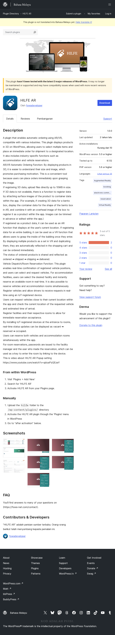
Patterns (35, 573)
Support (107, 118)
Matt (7, 588)
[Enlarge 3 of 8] (20, 463)
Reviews (25, 118)
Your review (85, 268)
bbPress (9, 593)
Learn (62, 557)
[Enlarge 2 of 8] (20, 451)
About (6, 557)
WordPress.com (13, 583)
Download (104, 103)
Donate (92, 568)
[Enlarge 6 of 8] (45, 476)
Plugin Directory (11, 13)
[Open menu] (110, 4)
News (6, 563)
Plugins (35, 568)
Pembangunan (45, 118)
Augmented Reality (102, 180)
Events (91, 563)
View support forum (90, 297)
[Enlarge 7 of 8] (69, 442)
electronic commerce (103, 193)
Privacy (7, 573)
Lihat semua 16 (104, 174)
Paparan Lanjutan (89, 213)
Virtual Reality (105, 205)
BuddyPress (11, 599)
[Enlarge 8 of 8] (69, 459)
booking (107, 187)
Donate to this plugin (90, 325)
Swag (91, 573)
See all (108, 268)
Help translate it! (84, 22)
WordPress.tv (68, 573)
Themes (35, 563)
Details (10, 118)
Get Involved (94, 557)
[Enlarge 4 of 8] (45, 442)
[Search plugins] (35, 32)
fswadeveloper (34, 105)
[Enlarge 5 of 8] (45, 459)
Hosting (7, 568)
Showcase (37, 557)
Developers (65, 568)
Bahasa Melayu (18, 612)
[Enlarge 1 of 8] (20, 442)
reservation (105, 199)
